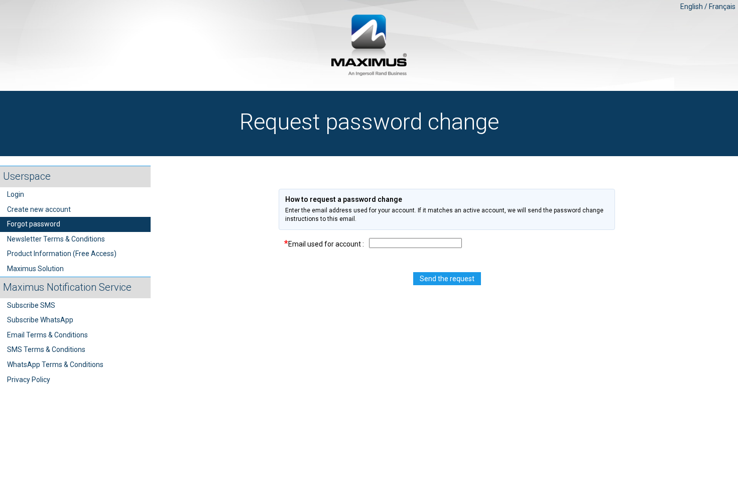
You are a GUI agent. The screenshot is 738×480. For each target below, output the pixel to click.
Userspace (27, 176)
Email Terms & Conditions (47, 335)
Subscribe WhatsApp (40, 320)
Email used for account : (324, 243)
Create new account (39, 209)
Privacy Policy (28, 380)
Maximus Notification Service (67, 287)
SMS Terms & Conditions (46, 349)
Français (722, 7)
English (691, 7)
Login (15, 194)
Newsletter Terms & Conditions (56, 239)
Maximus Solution (35, 269)
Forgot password (33, 224)
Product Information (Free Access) (61, 254)
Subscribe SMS (31, 305)
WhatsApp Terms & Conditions (55, 365)
